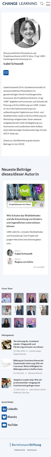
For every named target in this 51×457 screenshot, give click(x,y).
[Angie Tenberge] (6, 323)
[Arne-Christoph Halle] (6, 298)
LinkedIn (4, 409)
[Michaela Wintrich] (31, 323)
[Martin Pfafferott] (31, 310)
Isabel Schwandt (23, 253)
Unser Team (7, 288)
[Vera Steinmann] (43, 310)
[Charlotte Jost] (31, 298)
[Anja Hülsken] (19, 298)
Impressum (32, 450)
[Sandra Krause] (43, 298)
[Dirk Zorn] (19, 323)
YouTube (4, 425)
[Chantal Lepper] (6, 310)
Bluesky (4, 417)
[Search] (42, 3)
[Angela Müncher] (19, 310)
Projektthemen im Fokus (20, 204)
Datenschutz (19, 450)
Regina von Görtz (24, 261)
